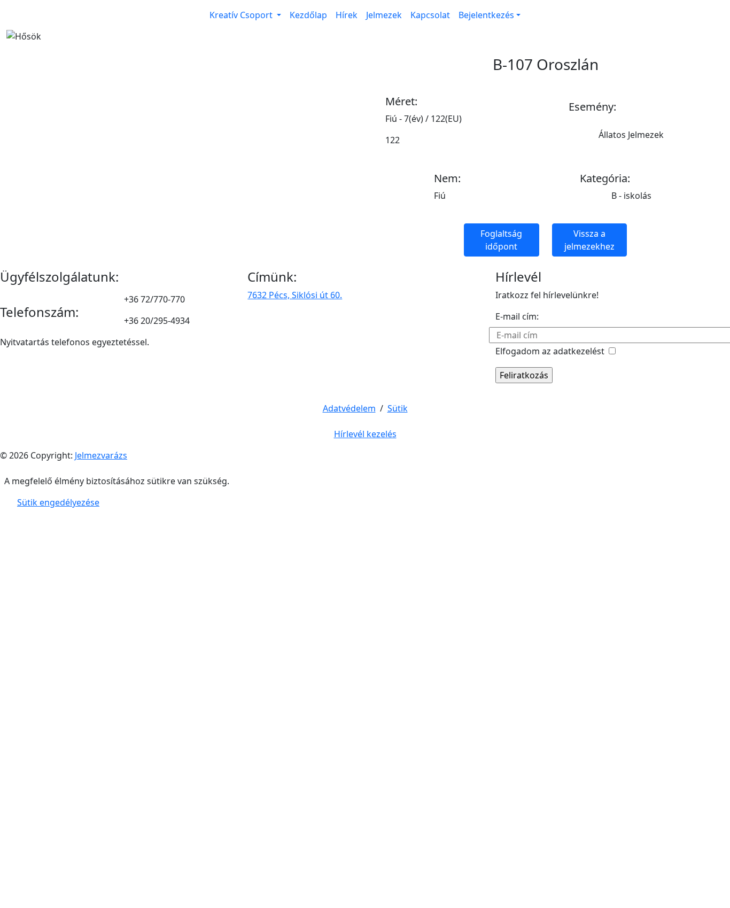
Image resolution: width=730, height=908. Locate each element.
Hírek (347, 15)
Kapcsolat (430, 15)
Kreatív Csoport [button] (242, 15)
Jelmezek (384, 15)
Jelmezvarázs (101, 455)
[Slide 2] (365, 28)
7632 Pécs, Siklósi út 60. (294, 295)
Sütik (397, 408)
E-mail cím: (517, 316)
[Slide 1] (346, 28)
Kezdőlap (308, 15)
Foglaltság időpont (501, 240)
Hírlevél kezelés (365, 434)
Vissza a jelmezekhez (589, 240)
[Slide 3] (384, 28)
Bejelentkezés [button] (486, 15)
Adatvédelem (349, 408)
